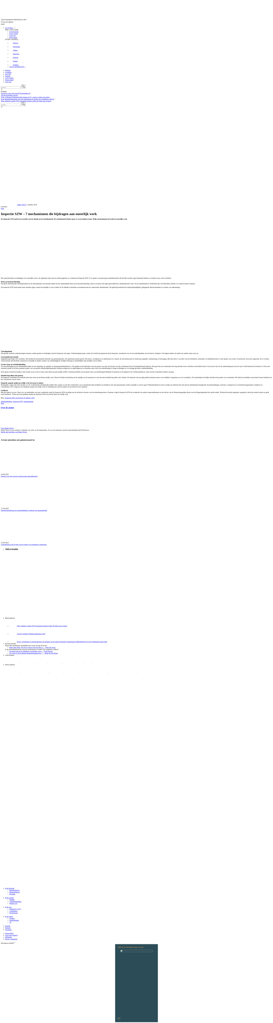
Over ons (8, 82)
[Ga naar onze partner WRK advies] (159, 672)
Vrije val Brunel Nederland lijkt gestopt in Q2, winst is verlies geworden (25, 97)
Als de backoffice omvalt (9, 95)
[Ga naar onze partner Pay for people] (145, 672)
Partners (8, 70)
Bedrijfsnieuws (14, 890)
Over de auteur (7, 407)
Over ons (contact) (11, 935)
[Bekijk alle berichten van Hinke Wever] (9, 205)
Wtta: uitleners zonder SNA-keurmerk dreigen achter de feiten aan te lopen (26, 101)
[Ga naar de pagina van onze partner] (20, 685)
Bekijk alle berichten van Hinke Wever (14, 432)
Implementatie (14, 920)
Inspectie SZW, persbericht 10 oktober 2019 (20, 398)
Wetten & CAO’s (15, 909)
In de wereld (9, 898)
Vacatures (8, 930)
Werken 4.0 (13, 903)
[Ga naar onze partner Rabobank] (100, 672)
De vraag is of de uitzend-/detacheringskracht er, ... (33, 653)
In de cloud (9, 916)
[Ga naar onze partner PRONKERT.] (42, 672)
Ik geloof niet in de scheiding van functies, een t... (31, 651)
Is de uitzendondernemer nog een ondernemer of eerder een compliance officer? (27, 99)
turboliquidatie (28, 401)
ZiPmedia (8, 937)
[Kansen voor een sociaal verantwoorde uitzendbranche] (136, 458)
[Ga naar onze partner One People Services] (55, 663)
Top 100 (8, 74)
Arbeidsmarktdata (15, 901)
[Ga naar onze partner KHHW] (88, 663)
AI (10, 922)
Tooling (12, 918)
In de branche (9, 888)
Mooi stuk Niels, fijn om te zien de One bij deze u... (32, 647)
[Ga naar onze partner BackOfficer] (41, 663)
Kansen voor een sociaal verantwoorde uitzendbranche (19, 476)
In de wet (8, 907)
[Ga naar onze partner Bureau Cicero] (81, 663)
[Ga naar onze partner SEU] (27, 672)
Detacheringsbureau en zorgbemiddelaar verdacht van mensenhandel (24, 510)
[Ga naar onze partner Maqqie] (71, 672)
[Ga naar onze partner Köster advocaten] (130, 672)
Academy (8, 72)
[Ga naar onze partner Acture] (27, 663)
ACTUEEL (9, 28)
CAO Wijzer (9, 78)
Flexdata (12, 894)
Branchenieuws (14, 892)
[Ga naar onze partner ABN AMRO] (115, 672)
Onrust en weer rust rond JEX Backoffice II (15, 93)
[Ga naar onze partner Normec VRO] (56, 672)
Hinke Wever (21, 205)
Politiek (12, 900)
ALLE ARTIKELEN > (17, 67)
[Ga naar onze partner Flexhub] (12, 672)
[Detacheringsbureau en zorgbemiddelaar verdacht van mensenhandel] (136, 492)
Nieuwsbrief (9, 80)
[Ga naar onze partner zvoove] (99, 663)
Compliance (13, 911)
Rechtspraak (13, 913)
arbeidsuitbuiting (6, 401)
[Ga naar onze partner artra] (86, 672)
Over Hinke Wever (7, 428)
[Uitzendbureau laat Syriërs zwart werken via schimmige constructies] (136, 526)
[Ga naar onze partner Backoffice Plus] (12, 663)
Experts (7, 76)
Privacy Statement (11, 939)
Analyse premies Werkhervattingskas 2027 (31, 634)
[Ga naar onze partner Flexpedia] (69, 663)
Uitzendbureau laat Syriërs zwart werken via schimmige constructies (24, 544)
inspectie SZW (18, 401)
